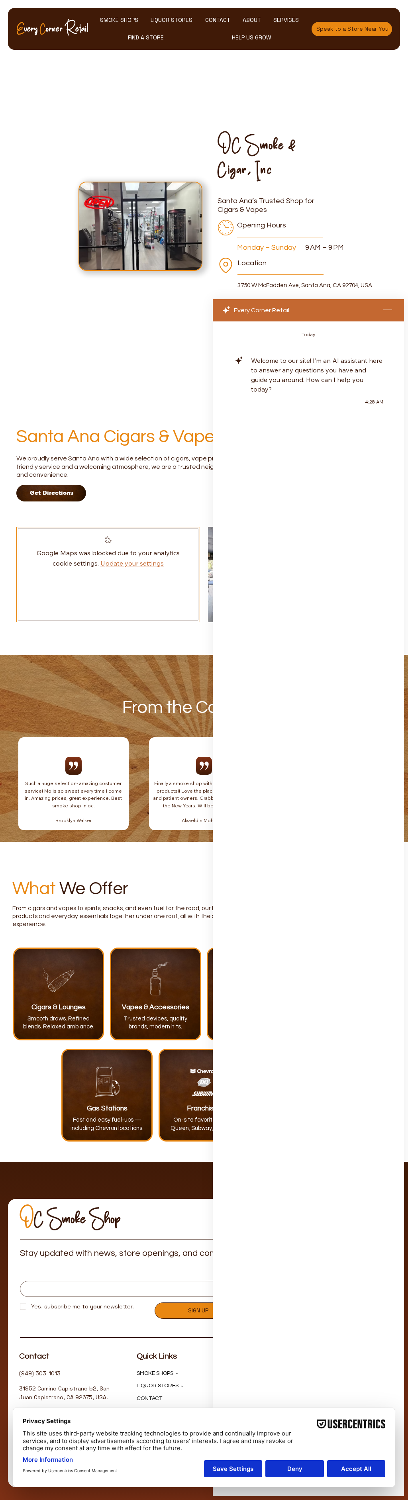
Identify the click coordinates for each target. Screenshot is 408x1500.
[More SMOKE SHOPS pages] (177, 1373)
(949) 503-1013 (40, 1373)
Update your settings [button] (132, 563)
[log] (308, 890)
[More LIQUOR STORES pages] (182, 1386)
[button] (119, 20)
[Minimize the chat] (387, 310)
